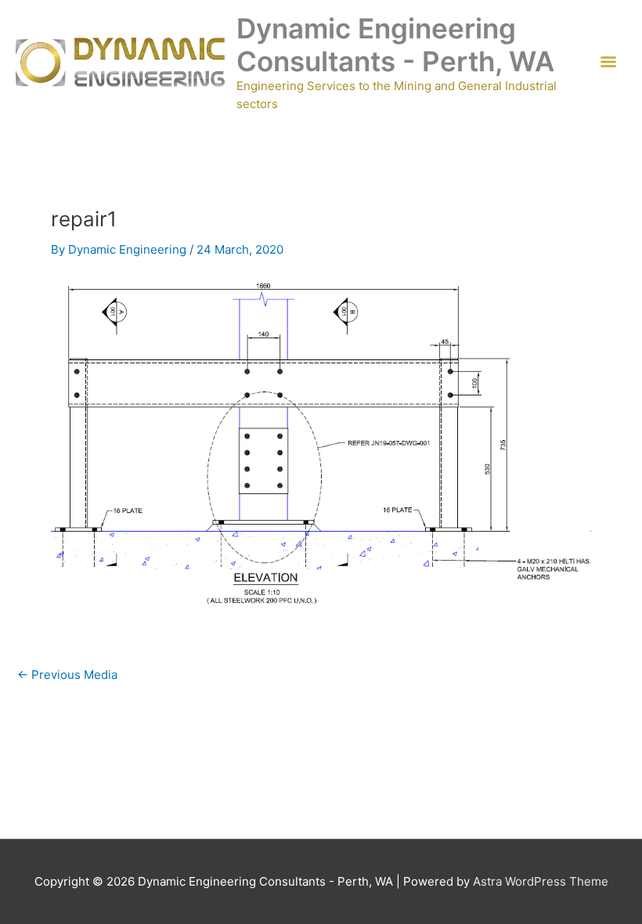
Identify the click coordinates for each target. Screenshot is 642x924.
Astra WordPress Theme (540, 881)
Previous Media (67, 674)
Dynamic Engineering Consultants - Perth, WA (395, 45)
